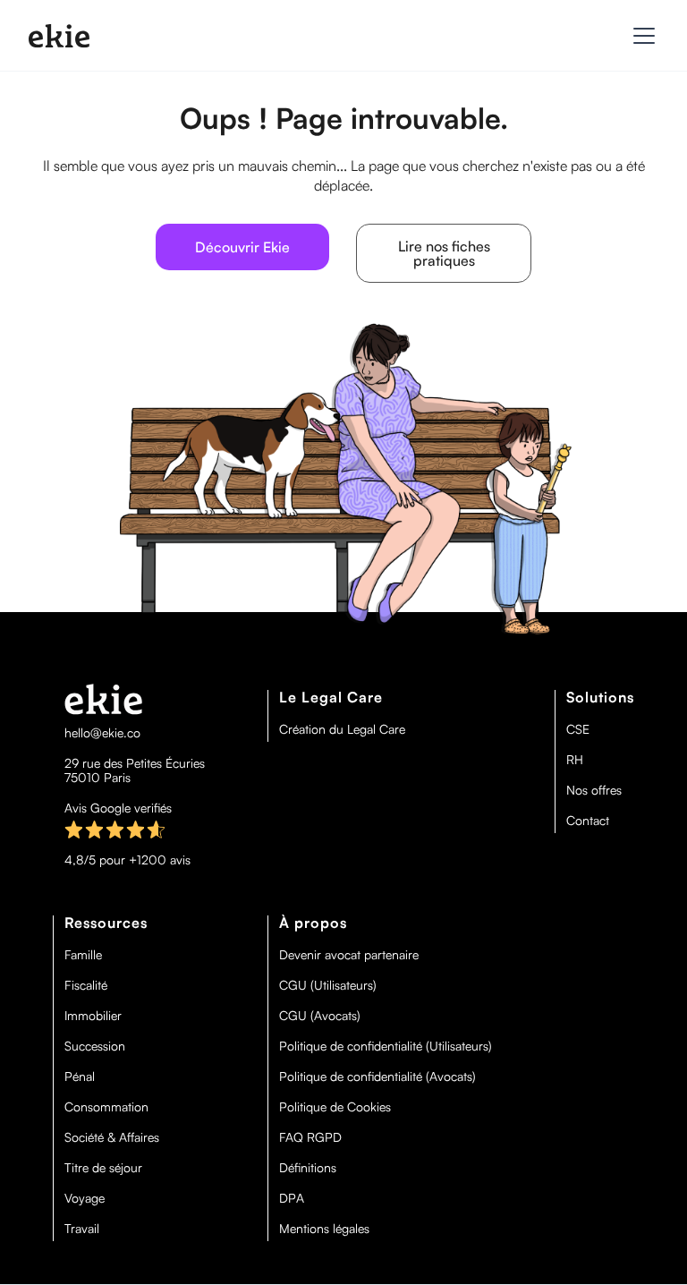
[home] (59, 35)
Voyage (84, 1198)
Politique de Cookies (335, 1107)
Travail (81, 1228)
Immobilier (93, 1015)
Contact (587, 820)
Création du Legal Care (342, 729)
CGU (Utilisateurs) (328, 985)
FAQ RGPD (310, 1137)
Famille (83, 955)
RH (574, 760)
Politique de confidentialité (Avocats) (377, 1076)
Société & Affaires (111, 1137)
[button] (640, 35)
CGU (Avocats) (319, 1015)
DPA (291, 1198)
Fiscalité (85, 985)
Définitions (307, 1168)
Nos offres (594, 790)
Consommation (106, 1107)
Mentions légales (324, 1228)
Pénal (79, 1076)
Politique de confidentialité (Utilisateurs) (385, 1046)
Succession (94, 1046)
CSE (577, 729)
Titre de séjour (103, 1168)
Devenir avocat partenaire (349, 955)
